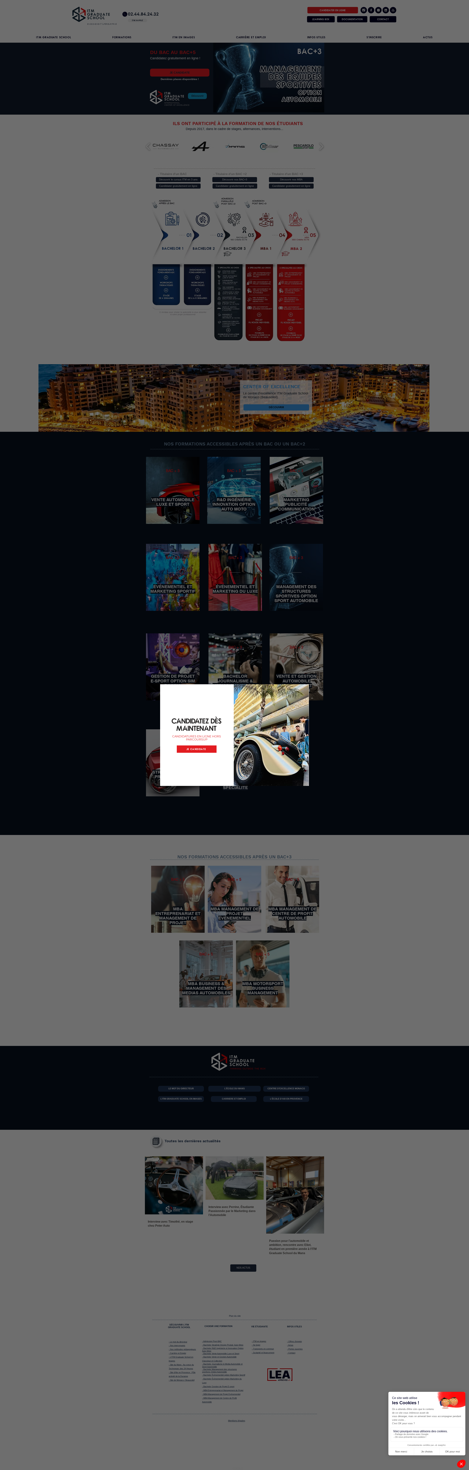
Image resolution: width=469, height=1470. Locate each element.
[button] (315, 665)
